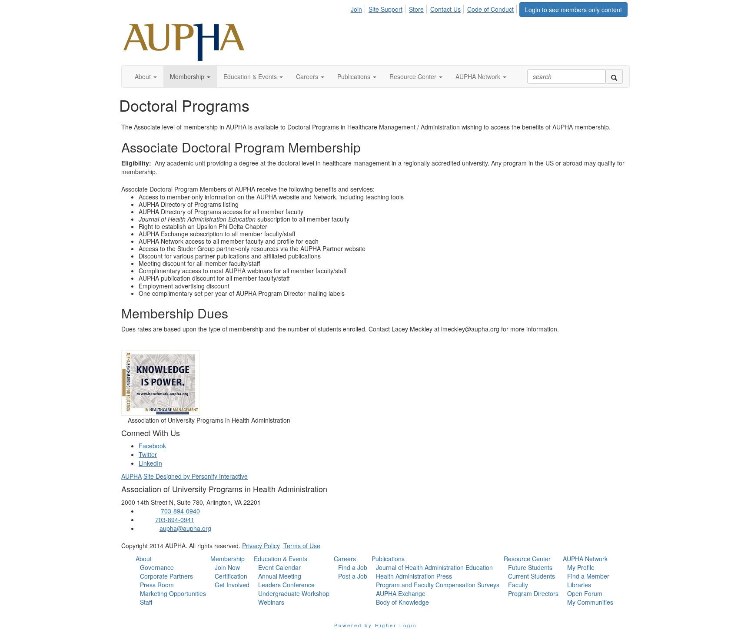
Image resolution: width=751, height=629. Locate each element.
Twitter (148, 454)
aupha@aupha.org (185, 528)
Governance (157, 567)
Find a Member (588, 576)
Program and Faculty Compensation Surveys (437, 584)
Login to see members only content (573, 9)
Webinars (271, 602)
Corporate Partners (166, 576)
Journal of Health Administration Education (434, 567)
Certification (231, 576)
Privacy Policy (261, 545)
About (144, 558)
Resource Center (527, 558)
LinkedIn (150, 463)
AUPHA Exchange (400, 593)
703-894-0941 (174, 519)
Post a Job (352, 576)
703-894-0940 (180, 511)
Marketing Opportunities (173, 593)
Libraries (579, 584)
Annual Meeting (279, 576)
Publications (388, 558)
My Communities (590, 602)
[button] (145, 76)
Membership (227, 558)
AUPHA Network (585, 558)
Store (416, 9)
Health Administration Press (414, 576)
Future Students (530, 567)
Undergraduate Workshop (293, 593)
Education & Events (280, 558)
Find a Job (352, 567)
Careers (345, 558)
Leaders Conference (286, 584)
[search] (614, 76)
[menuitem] (359, 7)
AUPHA (131, 476)
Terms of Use (301, 545)
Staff (146, 602)
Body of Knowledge (402, 602)
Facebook (152, 445)
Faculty (518, 584)
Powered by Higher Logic (375, 625)
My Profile (581, 567)
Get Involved (232, 584)
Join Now (227, 567)
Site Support (385, 9)
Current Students (531, 576)
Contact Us (445, 9)
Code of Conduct (490, 9)
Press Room (157, 584)
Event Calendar (279, 567)
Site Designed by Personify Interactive (195, 476)
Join (356, 9)
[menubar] (434, 7)
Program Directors (533, 593)
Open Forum (584, 593)
